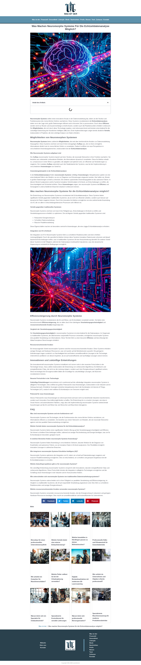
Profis (82, 19)
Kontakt (106, 19)
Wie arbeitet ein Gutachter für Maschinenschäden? (38, 579)
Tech (93, 19)
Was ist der (36, 19)
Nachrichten (74, 19)
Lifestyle (61, 19)
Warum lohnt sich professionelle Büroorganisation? (79, 618)
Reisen (88, 19)
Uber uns (43, 645)
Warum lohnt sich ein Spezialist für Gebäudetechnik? (38, 618)
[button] (108, 102)
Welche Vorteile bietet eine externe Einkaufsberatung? (59, 542)
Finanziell (44, 19)
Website (43, 643)
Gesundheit (53, 19)
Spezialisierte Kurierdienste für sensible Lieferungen (58, 618)
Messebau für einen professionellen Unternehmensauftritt (38, 542)
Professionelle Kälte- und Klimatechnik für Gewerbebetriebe (100, 542)
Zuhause (99, 19)
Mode (67, 19)
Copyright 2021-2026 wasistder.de (70, 663)
